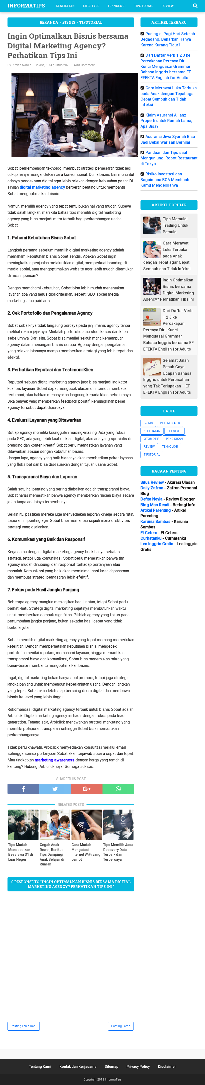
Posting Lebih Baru (23, 1026)
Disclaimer (167, 1067)
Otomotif (151, 439)
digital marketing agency (42, 187)
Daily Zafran (151, 487)
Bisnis (148, 423)
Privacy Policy (138, 1067)
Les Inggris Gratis (156, 543)
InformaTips (26, 5)
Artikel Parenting (155, 510)
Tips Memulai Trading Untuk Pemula (175, 225)
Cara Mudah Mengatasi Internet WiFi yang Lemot (86, 852)
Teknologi (117, 6)
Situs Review (152, 482)
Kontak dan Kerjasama (78, 1067)
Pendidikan (174, 439)
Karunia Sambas (155, 521)
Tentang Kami (40, 1067)
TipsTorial (143, 6)
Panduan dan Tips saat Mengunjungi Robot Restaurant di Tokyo (169, 158)
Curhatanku (151, 538)
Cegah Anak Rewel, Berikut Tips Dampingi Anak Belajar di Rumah (52, 854)
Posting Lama (120, 1026)
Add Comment (84, 65)
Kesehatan (65, 6)
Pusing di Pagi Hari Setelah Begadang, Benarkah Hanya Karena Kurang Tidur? (167, 39)
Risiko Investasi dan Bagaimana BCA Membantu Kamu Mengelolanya (165, 180)
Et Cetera (148, 532)
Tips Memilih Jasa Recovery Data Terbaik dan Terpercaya (118, 852)
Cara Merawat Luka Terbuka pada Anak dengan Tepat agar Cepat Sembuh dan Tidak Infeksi (166, 256)
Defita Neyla (151, 499)
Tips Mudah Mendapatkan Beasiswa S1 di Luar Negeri (20, 852)
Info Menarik (170, 423)
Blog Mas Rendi (154, 504)
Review (168, 6)
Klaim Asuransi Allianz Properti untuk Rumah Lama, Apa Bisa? (166, 121)
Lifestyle (91, 6)
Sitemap (111, 1067)
